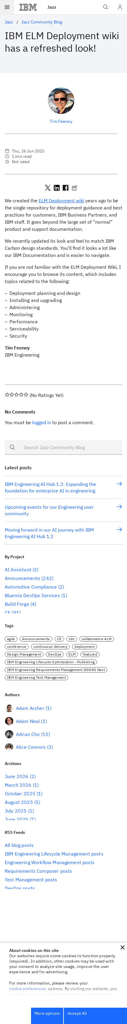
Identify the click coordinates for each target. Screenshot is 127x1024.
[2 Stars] (11, 394)
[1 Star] (7, 394)
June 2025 (16, 819)
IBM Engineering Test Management (36, 677)
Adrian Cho (28, 734)
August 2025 (19, 802)
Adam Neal (28, 721)
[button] (123, 947)
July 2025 (16, 811)
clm (72, 639)
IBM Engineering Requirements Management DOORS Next (56, 669)
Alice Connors (31, 747)
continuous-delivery (50, 646)
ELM (72, 654)
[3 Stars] (16, 394)
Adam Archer (30, 708)
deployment (84, 646)
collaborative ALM (97, 639)
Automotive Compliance (31, 587)
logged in (41, 422)
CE (7, 613)
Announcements (22, 578)
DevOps (54, 654)
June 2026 (16, 776)
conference (16, 646)
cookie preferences (27, 988)
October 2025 (20, 793)
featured (90, 654)
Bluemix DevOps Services (32, 595)
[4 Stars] (21, 394)
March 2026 (18, 785)
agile (11, 639)
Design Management (24, 654)
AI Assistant (18, 570)
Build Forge (17, 604)
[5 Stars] (26, 394)
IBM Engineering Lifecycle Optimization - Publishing (51, 662)
